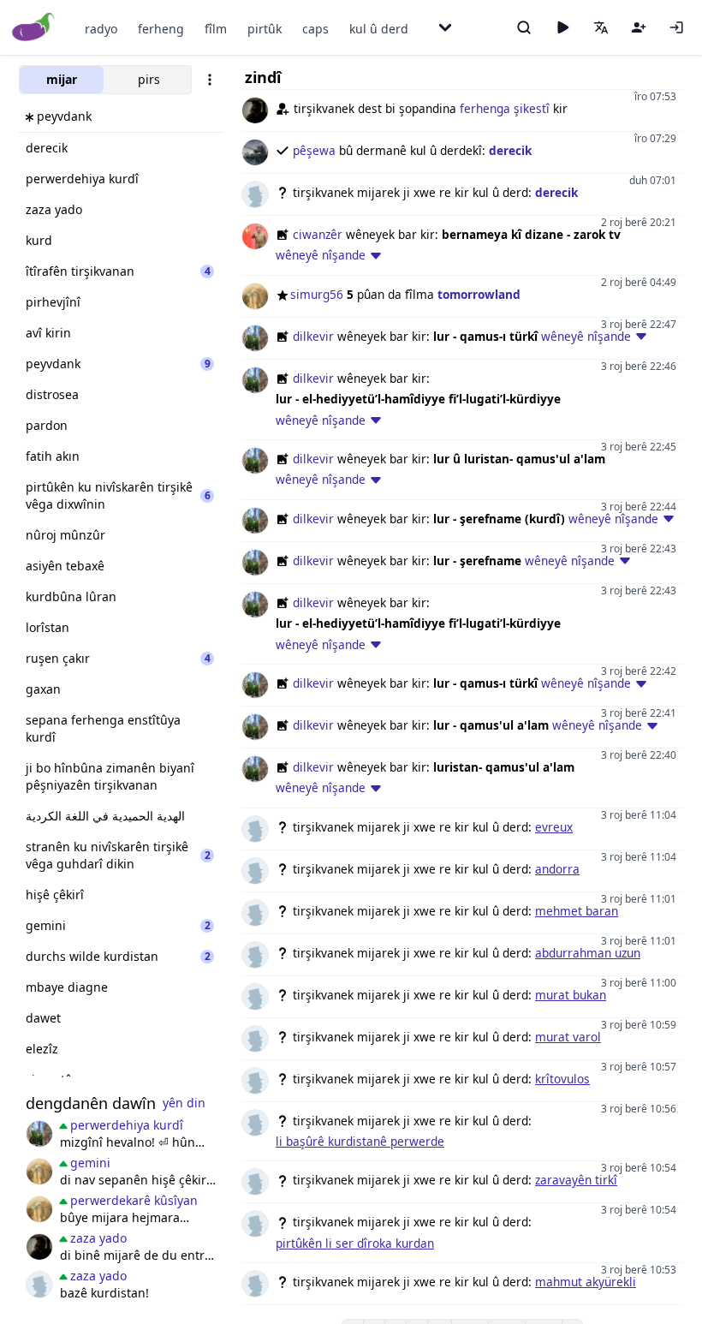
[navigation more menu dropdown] (445, 27)
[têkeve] (676, 27)
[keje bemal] (39, 1284)
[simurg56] (39, 1171)
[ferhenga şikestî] (39, 1247)
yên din (184, 1102)
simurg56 (316, 294)
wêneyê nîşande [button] (321, 255)
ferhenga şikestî (505, 108)
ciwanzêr (317, 234)
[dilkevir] (39, 1134)
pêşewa (314, 150)
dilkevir (313, 336)
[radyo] (562, 27)
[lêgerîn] (524, 27)
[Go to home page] (33, 28)
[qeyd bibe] (638, 27)
